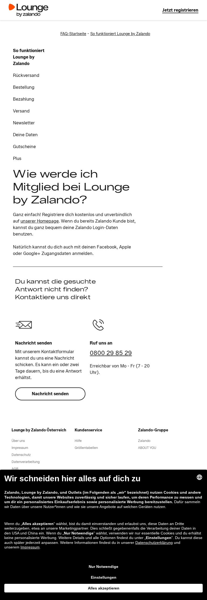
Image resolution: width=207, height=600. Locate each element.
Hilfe (78, 441)
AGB (15, 469)
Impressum (20, 448)
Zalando (144, 441)
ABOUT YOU (147, 448)
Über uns (18, 441)
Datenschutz (21, 455)
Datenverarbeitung (26, 462)
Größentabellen (86, 448)
